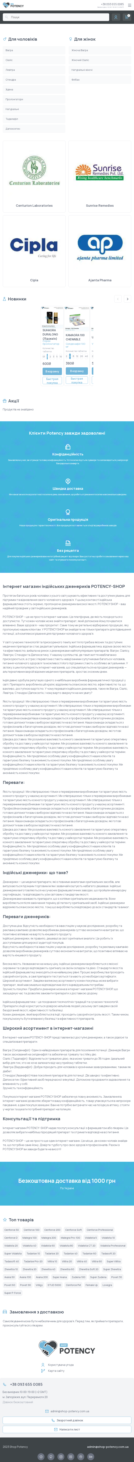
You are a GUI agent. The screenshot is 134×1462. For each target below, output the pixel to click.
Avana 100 (25, 1277)
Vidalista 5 (91, 1237)
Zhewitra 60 (67, 1269)
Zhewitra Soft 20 (88, 1269)
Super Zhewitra (112, 1269)
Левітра (10, 69)
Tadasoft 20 (108, 1253)
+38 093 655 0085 (112, 4)
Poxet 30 (116, 1277)
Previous (118, 299)
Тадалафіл (12, 119)
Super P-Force (12, 1293)
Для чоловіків (22, 39)
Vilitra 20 (67, 1261)
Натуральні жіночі (82, 69)
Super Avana (60, 1277)
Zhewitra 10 (11, 1269)
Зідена (9, 89)
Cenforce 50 (11, 1229)
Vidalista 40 (29, 1245)
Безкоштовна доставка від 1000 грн (67, 1181)
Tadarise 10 (33, 1253)
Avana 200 (42, 1277)
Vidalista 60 (48, 1245)
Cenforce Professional (100, 1229)
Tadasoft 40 (11, 1261)
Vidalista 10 (108, 1237)
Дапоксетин (13, 128)
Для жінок (84, 39)
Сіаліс (9, 60)
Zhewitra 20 (29, 1269)
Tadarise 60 (89, 1253)
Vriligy (39, 1285)
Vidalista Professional (112, 1245)
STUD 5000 (54, 1285)
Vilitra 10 (52, 1261)
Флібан (76, 79)
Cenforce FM (73, 1285)
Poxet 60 (9, 1285)
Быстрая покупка (52, 380)
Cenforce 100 (31, 1229)
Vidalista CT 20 (86, 1245)
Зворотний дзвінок (70, 1420)
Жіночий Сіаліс (80, 60)
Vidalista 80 (66, 1245)
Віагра (9, 50)
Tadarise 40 (70, 1253)
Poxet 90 (25, 1285)
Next (127, 299)
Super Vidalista (13, 1253)
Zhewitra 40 (48, 1269)
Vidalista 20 (11, 1245)
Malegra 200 (49, 1237)
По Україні (67, 1188)
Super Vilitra (114, 1261)
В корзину (52, 371)
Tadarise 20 (52, 1253)
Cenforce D (11, 1237)
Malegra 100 (30, 1237)
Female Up (92, 1285)
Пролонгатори (14, 99)
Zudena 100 (78, 1277)
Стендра (11, 79)
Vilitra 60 (97, 1261)
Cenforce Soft (73, 1229)
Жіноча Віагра (80, 50)
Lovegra (107, 1285)
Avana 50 (9, 1277)
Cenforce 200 (52, 1229)
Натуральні (12, 109)
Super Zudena (98, 1277)
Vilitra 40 (82, 1261)
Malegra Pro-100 (70, 1237)
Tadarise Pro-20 (33, 1261)
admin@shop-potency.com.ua (70, 1411)
